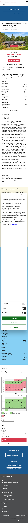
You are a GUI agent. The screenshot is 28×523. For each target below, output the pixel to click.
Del (26, 23)
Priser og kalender (14, 60)
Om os (25, 518)
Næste (21, 373)
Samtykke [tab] (7, 194)
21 (21, 405)
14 (21, 402)
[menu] (27, 1)
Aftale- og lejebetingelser (14, 443)
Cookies (17, 515)
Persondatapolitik (12, 518)
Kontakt (22, 515)
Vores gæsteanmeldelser (12, 64)
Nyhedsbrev (20, 518)
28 (21, 407)
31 (21, 389)
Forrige (7, 373)
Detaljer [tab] (21, 194)
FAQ (25, 515)
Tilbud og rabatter (22, 520)
